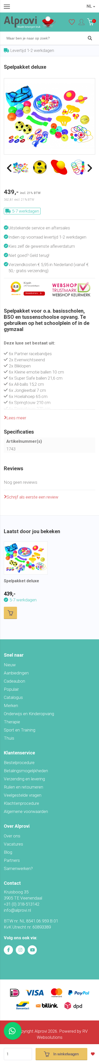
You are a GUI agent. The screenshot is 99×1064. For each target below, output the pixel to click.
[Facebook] (8, 950)
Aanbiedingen (16, 672)
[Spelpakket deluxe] (49, 81)
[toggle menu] (7, 6)
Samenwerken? (18, 868)
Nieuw (10, 664)
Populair (11, 689)
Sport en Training (19, 730)
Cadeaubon (14, 681)
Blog (8, 852)
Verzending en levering (24, 778)
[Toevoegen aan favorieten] (94, 1054)
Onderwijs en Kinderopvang (29, 713)
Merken (11, 705)
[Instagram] (20, 950)
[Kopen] (10, 613)
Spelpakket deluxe (21, 580)
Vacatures (13, 844)
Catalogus (13, 697)
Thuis (9, 738)
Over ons (12, 835)
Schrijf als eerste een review (32, 497)
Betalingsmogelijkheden (26, 770)
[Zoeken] (90, 38)
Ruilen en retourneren (23, 787)
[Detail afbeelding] (40, 167)
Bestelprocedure (19, 762)
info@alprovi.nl (17, 910)
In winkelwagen (66, 1054)
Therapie (12, 721)
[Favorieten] (72, 23)
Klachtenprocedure (21, 803)
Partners (12, 860)
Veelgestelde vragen (22, 795)
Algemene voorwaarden (26, 811)
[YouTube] (32, 950)
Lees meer (16, 417)
